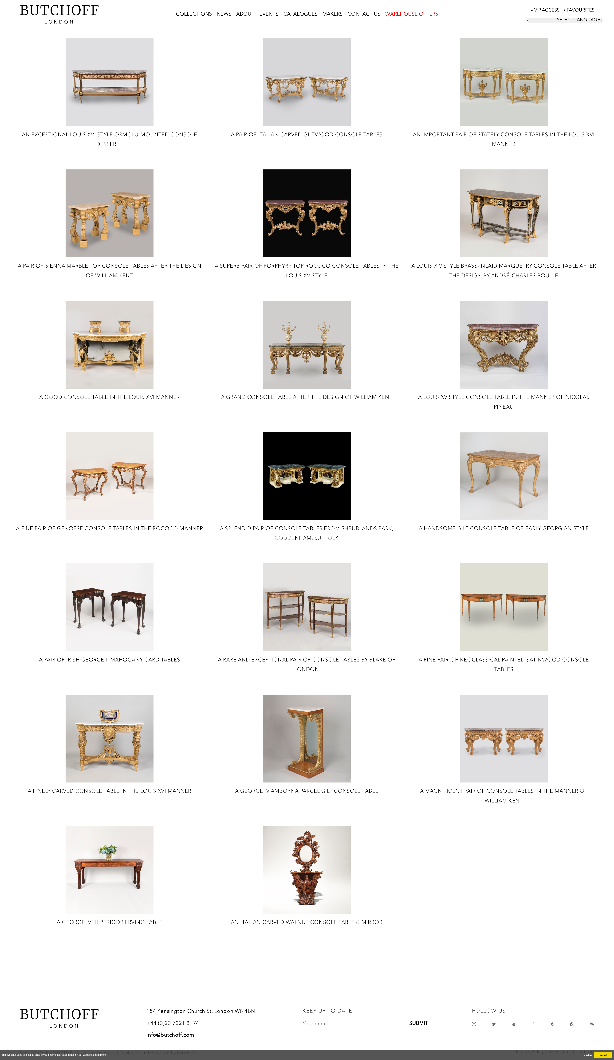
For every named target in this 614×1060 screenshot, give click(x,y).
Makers (332, 14)
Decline (588, 1055)
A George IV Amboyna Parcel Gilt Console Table (306, 791)
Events (269, 14)
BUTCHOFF (60, 13)
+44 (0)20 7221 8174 (172, 1023)
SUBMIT (418, 1023)
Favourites (580, 10)
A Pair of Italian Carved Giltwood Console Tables (307, 134)
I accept (602, 1055)
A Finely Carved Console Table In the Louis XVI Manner (109, 791)
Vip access (547, 10)
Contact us (363, 14)
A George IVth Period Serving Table (109, 922)
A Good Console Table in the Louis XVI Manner (109, 397)
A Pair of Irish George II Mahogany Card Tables (109, 660)
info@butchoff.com (170, 1035)
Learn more (99, 1054)
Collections (194, 14)
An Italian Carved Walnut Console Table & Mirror (307, 922)
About (245, 14)
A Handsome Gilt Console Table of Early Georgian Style (504, 528)
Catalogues (300, 14)
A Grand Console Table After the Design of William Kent (307, 397)
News (224, 14)
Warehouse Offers (411, 14)
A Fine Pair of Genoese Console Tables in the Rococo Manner (109, 528)
